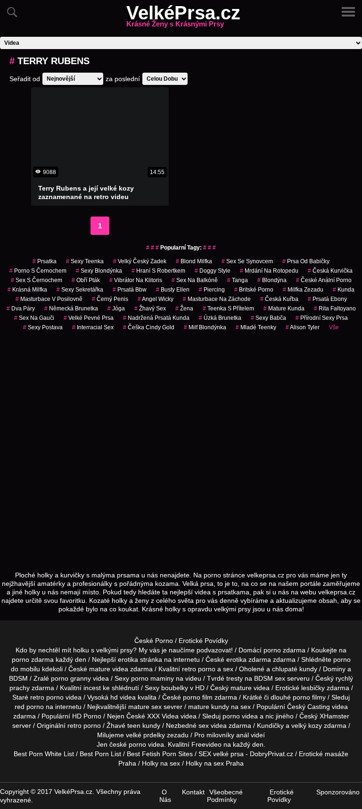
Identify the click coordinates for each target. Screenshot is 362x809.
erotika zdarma (248, 659)
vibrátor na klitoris (135, 280)
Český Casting (308, 706)
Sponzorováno (338, 792)
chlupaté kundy (294, 669)
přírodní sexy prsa (322, 318)
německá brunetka (71, 308)
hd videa (123, 697)
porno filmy (309, 697)
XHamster (334, 716)
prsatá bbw (130, 289)
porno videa (240, 716)
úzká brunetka (220, 318)
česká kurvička (330, 270)
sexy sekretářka (80, 289)
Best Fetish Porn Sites (160, 754)
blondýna (272, 280)
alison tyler (303, 327)
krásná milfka (27, 289)
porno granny (71, 678)
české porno (127, 744)
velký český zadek (139, 261)
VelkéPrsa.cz (183, 18)
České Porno (153, 640)
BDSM (18, 678)
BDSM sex (269, 678)
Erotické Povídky (203, 640)
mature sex (145, 706)
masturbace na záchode (217, 299)
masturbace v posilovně (49, 299)
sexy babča (268, 318)
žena (184, 308)
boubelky (174, 688)
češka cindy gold (148, 327)
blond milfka (194, 261)
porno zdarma (33, 659)
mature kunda (283, 308)
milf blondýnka (205, 327)
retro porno (198, 669)
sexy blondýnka (99, 270)
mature (99, 669)
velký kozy (306, 725)
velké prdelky (145, 735)
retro (74, 725)
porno (272, 650)
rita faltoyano (335, 308)
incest (92, 688)
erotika (128, 659)
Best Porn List (100, 754)
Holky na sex (161, 763)
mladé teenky (256, 327)
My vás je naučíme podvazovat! (186, 650)
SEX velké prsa (221, 754)
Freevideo (206, 744)
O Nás (165, 795)
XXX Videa (163, 716)
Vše (334, 327)
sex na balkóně (195, 280)
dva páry (21, 308)
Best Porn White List (44, 754)
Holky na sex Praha (215, 763)
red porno (29, 706)
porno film (198, 697)
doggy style (212, 270)
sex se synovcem (247, 261)
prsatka (45, 261)
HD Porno (86, 716)
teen (133, 725)
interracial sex (93, 327)
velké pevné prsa (89, 318)
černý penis (110, 299)
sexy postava (43, 327)
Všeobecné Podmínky (225, 795)
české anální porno (324, 280)
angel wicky (155, 299)
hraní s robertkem (158, 270)
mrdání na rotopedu (269, 270)
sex (203, 725)
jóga (116, 308)
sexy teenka (85, 261)
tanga (237, 280)
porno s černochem (37, 270)
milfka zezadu (303, 289)
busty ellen (172, 289)
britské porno (253, 289)
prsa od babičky (305, 261)
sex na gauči (34, 318)
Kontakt (193, 792)
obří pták (86, 280)
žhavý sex (150, 308)
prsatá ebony (327, 299)
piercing (212, 289)
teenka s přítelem (228, 308)
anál (242, 735)
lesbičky (313, 688)
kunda (343, 289)
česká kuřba (279, 299)
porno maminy (152, 678)
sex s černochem (36, 280)
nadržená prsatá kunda (156, 318)
